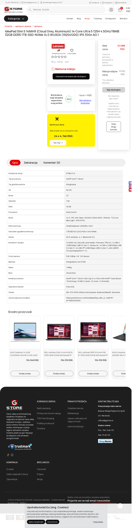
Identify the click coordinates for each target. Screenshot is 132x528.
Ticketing (97, 18)
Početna (8, 26)
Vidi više (57, 143)
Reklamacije (73, 413)
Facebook (95, 2)
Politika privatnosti (45, 423)
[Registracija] (111, 10)
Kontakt (70, 18)
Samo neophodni (36, 522)
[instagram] (130, 186)
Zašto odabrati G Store (17, 474)
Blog (79, 18)
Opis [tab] (15, 162)
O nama (10, 469)
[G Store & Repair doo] (13, 9)
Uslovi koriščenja (75, 426)
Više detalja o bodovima (85, 101)
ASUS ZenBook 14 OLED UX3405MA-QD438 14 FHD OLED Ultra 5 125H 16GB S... (24, 355)
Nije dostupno (114, 89)
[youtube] (130, 189)
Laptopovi (38, 26)
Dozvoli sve (52, 522)
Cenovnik (41, 469)
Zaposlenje (11, 479)
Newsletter (121, 2)
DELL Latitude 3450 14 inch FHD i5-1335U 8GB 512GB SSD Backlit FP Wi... (58, 355)
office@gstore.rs (30, 2)
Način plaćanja (44, 408)
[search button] (30, 10)
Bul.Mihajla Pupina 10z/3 (52, 2)
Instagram (108, 2)
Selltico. (23, 502)
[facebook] (130, 182)
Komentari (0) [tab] (52, 162)
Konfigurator (110, 18)
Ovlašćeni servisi (75, 408)
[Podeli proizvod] (59, 50)
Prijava (40, 474)
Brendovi (123, 18)
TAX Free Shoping (45, 418)
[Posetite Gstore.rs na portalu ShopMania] (105, 441)
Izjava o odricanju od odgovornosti (77, 420)
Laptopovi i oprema (23, 26)
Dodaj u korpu (25, 373)
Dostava (41, 428)
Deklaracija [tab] (30, 162)
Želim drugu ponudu (113, 127)
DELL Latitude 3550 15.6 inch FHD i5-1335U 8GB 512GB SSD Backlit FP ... (93, 355)
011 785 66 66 (13, 2)
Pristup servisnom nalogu (49, 413)
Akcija (87, 18)
